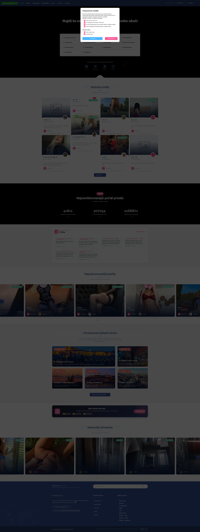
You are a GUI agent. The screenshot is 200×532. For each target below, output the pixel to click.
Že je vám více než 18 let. (91, 20)
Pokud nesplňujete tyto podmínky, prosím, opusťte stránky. (98, 26)
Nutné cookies (90, 32)
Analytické (89, 34)
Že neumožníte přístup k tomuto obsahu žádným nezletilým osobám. (101, 24)
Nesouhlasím (112, 38)
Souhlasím (93, 38)
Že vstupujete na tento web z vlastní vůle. (95, 22)
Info (93, 32)
